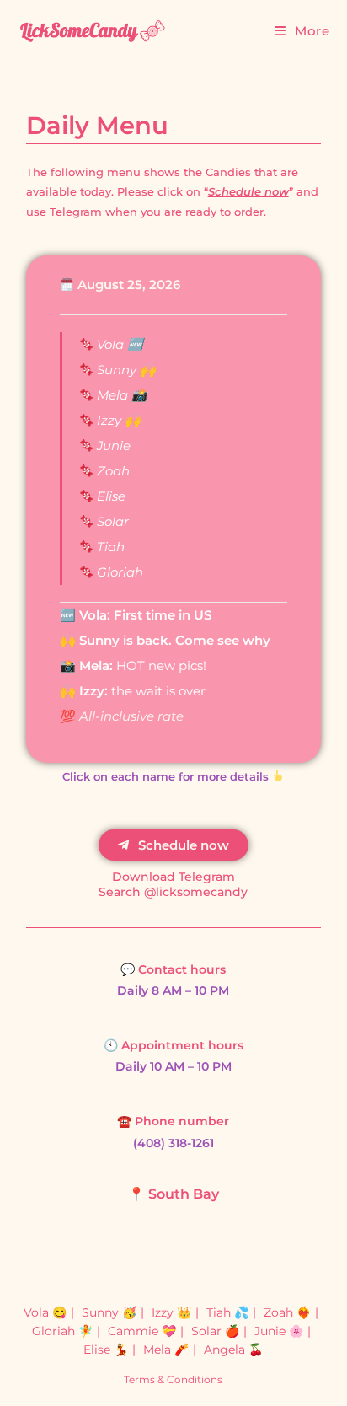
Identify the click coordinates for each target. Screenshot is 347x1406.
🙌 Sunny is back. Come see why (165, 640)
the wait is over (158, 691)
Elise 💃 (105, 1349)
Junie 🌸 (278, 1331)
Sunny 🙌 (124, 370)
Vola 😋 (45, 1312)
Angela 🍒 (233, 1349)
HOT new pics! (159, 665)
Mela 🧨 (166, 1349)
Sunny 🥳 (109, 1312)
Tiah (109, 547)
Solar (111, 521)
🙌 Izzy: (85, 691)
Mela (112, 395)
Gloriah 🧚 (62, 1331)
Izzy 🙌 (117, 420)
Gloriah (118, 572)
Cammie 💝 (142, 1331)
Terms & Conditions (173, 1379)
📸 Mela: (86, 665)
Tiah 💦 (227, 1312)
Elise (109, 496)
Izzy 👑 (171, 1312)
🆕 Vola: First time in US (135, 615)
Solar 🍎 (215, 1331)
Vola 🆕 (118, 344)
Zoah (111, 471)
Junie (112, 445)
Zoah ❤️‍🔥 (287, 1312)
